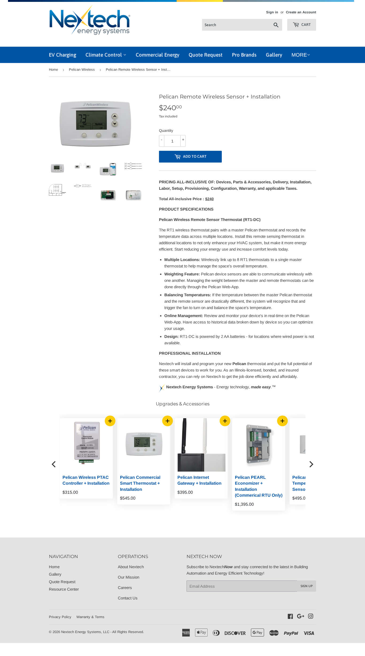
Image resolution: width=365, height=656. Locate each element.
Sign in (272, 12)
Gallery (274, 55)
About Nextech (131, 566)
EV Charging (62, 55)
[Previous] (54, 464)
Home (53, 70)
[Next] (310, 464)
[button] (167, 421)
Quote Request (206, 55)
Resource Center (64, 589)
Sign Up (307, 586)
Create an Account (301, 12)
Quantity (166, 130)
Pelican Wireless (82, 70)
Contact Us (128, 598)
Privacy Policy (60, 617)
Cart (306, 24)
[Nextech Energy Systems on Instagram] (310, 617)
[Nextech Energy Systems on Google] (300, 617)
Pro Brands (244, 55)
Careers (125, 587)
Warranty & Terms (90, 617)
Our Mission (128, 577)
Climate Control (104, 55)
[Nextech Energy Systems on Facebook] (290, 617)
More (299, 55)
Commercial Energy (157, 55)
